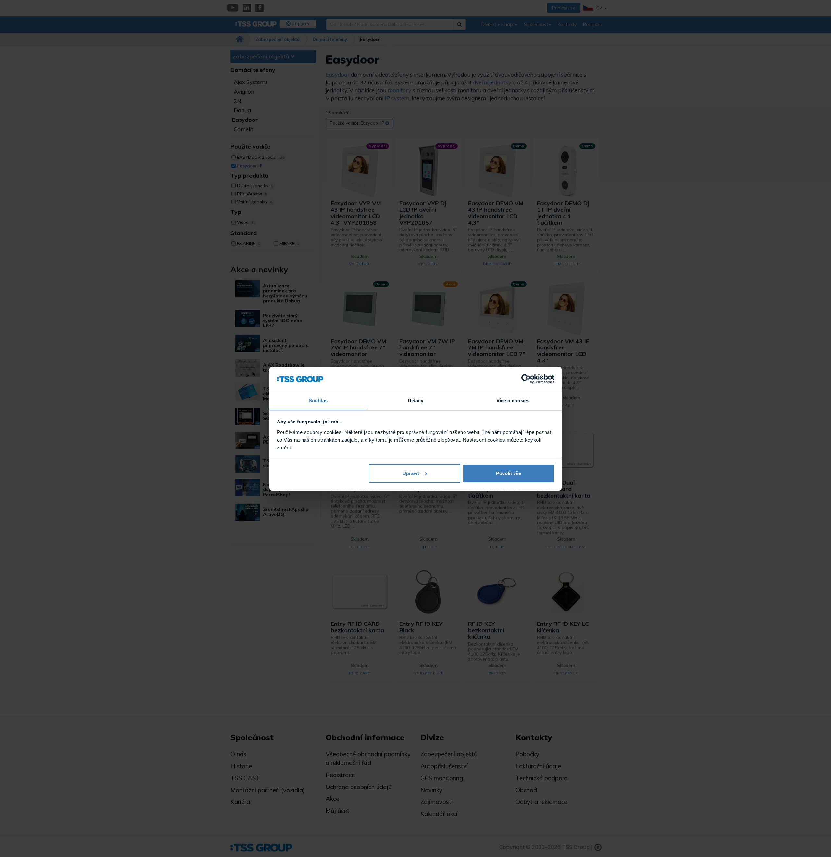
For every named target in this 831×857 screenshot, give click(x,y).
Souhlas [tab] (318, 400)
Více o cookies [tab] (512, 400)
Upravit (411, 473)
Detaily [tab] (416, 400)
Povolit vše (508, 473)
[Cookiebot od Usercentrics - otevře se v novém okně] (526, 379)
